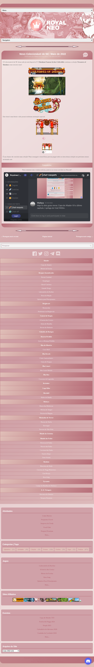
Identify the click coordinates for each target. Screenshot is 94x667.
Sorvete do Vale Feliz (46, 429)
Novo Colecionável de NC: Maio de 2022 (42, 54)
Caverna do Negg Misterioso (46, 470)
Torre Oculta (46, 457)
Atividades (21, 549)
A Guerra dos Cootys (46, 320)
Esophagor (46, 281)
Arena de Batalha (46, 324)
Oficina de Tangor (46, 410)
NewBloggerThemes (57, 661)
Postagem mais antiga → (84, 236)
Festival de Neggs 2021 (47, 622)
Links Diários (47, 516)
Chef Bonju (46, 473)
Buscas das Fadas (46, 446)
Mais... (47, 535)
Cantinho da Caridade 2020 (47, 633)
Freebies (58, 549)
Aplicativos (7, 549)
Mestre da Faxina (46, 269)
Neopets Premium (46, 498)
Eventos (45, 549)
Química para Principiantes (46, 299)
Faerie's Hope (46, 454)
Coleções (33, 549)
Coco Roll (46, 349)
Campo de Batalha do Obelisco (46, 486)
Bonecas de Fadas (46, 443)
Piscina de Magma (46, 413)
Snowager (46, 426)
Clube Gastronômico (46, 358)
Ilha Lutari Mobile (46, 370)
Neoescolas (46, 308)
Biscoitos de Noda (46, 466)
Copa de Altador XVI (47, 618)
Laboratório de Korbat (46, 292)
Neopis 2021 (47, 625)
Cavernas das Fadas (46, 450)
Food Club (47, 527)
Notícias (80, 549)
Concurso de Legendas (46, 379)
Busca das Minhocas (46, 406)
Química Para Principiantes (47, 581)
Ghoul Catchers (46, 284)
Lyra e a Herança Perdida (46, 341)
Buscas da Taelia (46, 422)
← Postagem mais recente (9, 236)
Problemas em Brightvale (46, 311)
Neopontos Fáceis (47, 520)
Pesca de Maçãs (46, 296)
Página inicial (47, 236)
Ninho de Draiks (46, 397)
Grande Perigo (46, 288)
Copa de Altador (46, 265)
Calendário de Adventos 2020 (47, 629)
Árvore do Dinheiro (46, 327)
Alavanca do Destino (46, 494)
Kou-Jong (46, 477)
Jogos (69, 549)
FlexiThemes (40, 661)
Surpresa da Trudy (47, 523)
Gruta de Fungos (46, 362)
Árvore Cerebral (46, 277)
